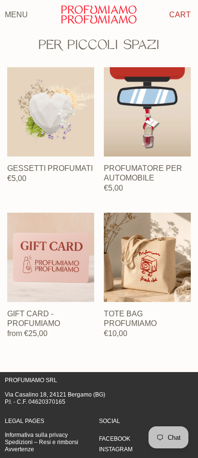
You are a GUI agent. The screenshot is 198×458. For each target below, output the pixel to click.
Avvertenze (19, 449)
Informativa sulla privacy (36, 435)
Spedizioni (19, 442)
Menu (16, 14)
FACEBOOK (114, 438)
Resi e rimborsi (58, 442)
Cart (180, 14)
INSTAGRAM (116, 449)
